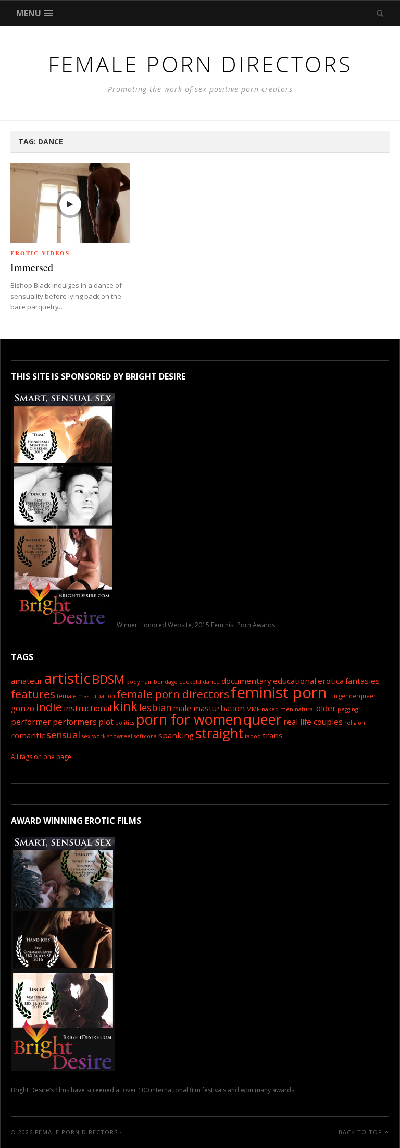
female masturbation (86, 696)
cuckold (190, 682)
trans (272, 735)
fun (333, 696)
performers (75, 721)
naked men (277, 709)
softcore (145, 736)
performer (31, 721)
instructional (87, 708)
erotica (331, 681)
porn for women (189, 719)
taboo (253, 736)
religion (354, 722)
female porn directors (173, 694)
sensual (63, 734)
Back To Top (361, 1132)
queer (262, 719)
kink (125, 706)
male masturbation (209, 708)
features (33, 694)
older (326, 708)
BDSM (108, 679)
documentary (246, 681)
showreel (119, 736)
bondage (166, 682)
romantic (28, 735)
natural (305, 709)
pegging (348, 709)
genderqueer (357, 696)
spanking (176, 735)
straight (219, 733)
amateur (27, 681)
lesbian (155, 707)
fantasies (362, 681)
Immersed (31, 267)
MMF (253, 709)
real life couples (313, 721)
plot (106, 721)
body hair (139, 682)
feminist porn (279, 692)
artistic (67, 678)
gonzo (22, 708)
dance (211, 682)
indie (49, 707)
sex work (94, 736)
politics (124, 722)
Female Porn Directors (76, 1132)
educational (294, 681)
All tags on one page (41, 756)
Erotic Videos (40, 253)
